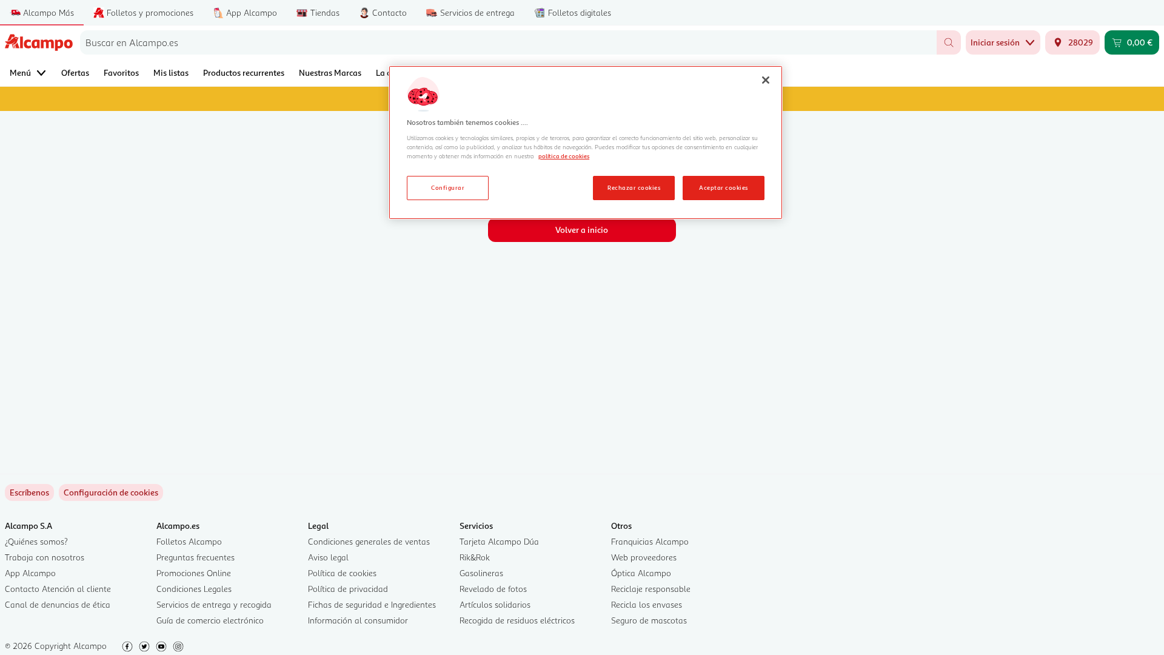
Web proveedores (644, 557)
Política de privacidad (348, 588)
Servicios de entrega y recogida (214, 604)
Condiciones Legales (194, 588)
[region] (586, 143)
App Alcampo (30, 573)
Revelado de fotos (493, 588)
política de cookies (563, 156)
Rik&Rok (475, 557)
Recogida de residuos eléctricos (517, 620)
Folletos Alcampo (189, 541)
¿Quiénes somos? (36, 541)
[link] (111, 492)
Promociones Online (193, 573)
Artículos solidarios (495, 604)
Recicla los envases (646, 604)
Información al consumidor (358, 620)
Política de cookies (342, 573)
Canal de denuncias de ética (57, 604)
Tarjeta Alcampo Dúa (499, 541)
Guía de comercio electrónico (210, 620)
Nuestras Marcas (330, 72)
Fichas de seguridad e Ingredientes (372, 604)
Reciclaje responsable (651, 588)
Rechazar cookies (633, 187)
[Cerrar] (765, 80)
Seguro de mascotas (649, 620)
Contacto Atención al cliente (58, 588)
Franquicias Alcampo (650, 541)
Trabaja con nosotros (44, 557)
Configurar (447, 187)
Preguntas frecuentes (195, 557)
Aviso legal (328, 557)
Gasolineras (481, 573)
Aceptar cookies (723, 187)
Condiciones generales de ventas (369, 541)
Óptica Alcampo (641, 573)
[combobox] (508, 42)
